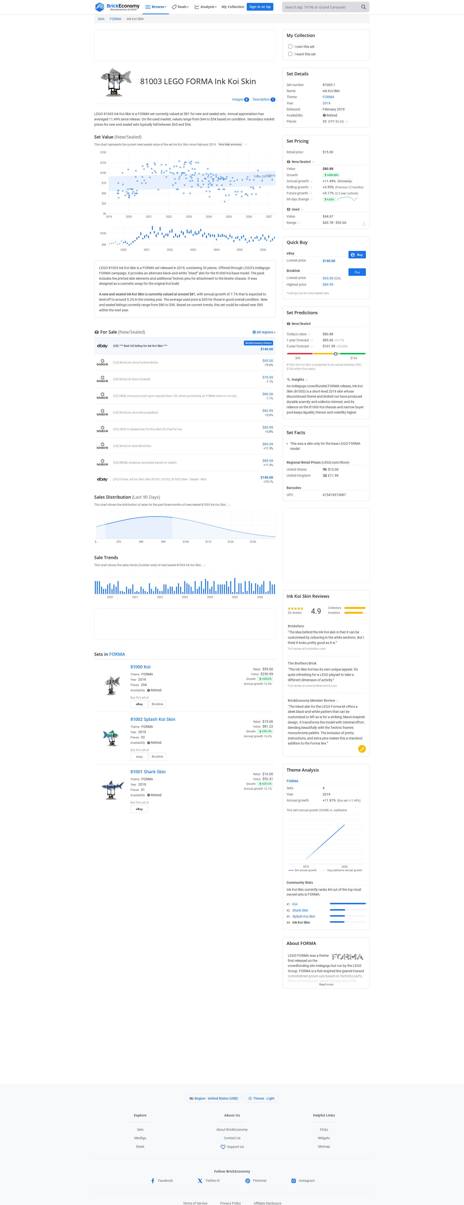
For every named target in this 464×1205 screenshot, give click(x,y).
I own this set (243, 698)
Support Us (235, 1147)
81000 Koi (140, 667)
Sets (101, 19)
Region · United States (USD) (216, 1098)
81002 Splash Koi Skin (152, 719)
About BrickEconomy (232, 1130)
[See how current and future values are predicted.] (364, 224)
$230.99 (267, 674)
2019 (142, 679)
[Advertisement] (185, 43)
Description (261, 99)
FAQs (324, 1130)
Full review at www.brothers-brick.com (312, 685)
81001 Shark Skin (148, 771)
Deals (140, 1146)
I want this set (243, 706)
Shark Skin (300, 910)
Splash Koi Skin (303, 916)
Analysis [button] (207, 6)
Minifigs (140, 1138)
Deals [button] (182, 6)
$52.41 (267, 779)
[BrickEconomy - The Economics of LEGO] (117, 7)
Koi (294, 904)
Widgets (324, 1138)
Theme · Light (264, 1098)
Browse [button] (158, 6)
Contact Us (232, 1138)
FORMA (115, 19)
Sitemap (324, 1146)
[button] (245, 144)
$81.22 (267, 726)
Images (237, 99)
